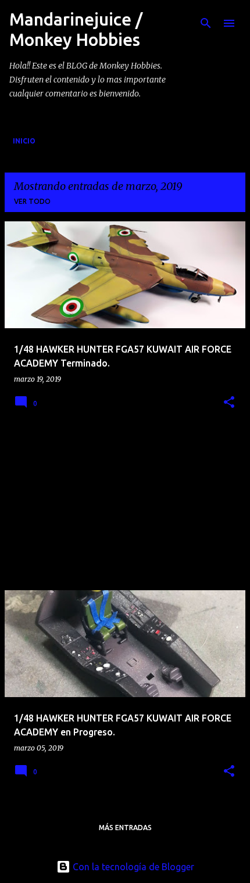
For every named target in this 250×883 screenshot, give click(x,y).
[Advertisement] (92, 506)
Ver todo (32, 201)
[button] (229, 403)
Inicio (24, 141)
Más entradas (125, 827)
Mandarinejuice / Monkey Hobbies (75, 29)
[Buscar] (206, 23)
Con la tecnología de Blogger (132, 867)
